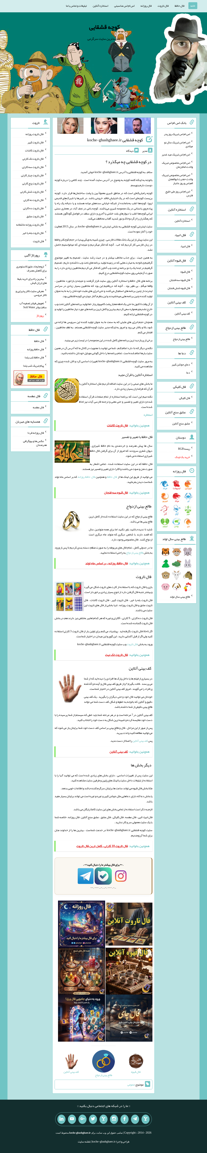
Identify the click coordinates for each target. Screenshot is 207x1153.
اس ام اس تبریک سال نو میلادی (178, 144)
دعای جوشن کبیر (181, 364)
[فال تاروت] (129, 925)
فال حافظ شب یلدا (34, 357)
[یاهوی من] (146, 1119)
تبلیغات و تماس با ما (76, 5)
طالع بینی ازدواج (134, 552)
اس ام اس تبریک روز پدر (177, 134)
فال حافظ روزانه (86, 477)
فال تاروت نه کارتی (33, 200)
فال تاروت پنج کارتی (33, 183)
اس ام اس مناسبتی (124, 5)
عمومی (131, 1084)
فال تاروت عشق (35, 216)
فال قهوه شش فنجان (179, 288)
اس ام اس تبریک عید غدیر (176, 154)
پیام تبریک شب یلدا (33, 365)
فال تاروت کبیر (35, 142)
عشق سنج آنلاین (181, 423)
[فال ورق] (81, 1019)
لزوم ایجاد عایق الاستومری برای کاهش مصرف (31, 268)
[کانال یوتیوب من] (72, 1119)
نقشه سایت (84, 1141)
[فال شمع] (81, 972)
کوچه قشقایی (104, 27)
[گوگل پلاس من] (82, 1119)
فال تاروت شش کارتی (32, 191)
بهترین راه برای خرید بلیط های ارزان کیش (32, 281)
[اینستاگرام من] (114, 1119)
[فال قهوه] (129, 972)
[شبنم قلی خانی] (70, 126)
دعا (188, 372)
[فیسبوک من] (124, 1119)
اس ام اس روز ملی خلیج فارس (179, 193)
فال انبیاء (185, 246)
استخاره (148, 415)
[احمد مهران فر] (138, 126)
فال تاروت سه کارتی (33, 167)
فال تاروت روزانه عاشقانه (30, 224)
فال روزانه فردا (35, 433)
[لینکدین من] (61, 1119)
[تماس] (103, 1119)
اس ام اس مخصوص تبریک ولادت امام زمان (177, 165)
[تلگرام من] (135, 1119)
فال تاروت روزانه (34, 134)
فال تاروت (163, 5)
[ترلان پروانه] (104, 126)
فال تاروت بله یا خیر (33, 233)
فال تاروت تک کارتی (33, 158)
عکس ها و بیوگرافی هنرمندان (35, 443)
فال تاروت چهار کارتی (32, 175)
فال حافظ (179, 5)
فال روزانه (146, 5)
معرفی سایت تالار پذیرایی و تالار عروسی (31, 293)
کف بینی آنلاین (140, 741)
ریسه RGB (184, 448)
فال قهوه (185, 271)
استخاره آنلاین (100, 5)
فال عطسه (38, 407)
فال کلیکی (184, 398)
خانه (192, 5)
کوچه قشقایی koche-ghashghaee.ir (115, 140)
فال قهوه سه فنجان (179, 280)
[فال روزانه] (81, 925)
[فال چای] (129, 1019)
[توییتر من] (93, 1119)
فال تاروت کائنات (34, 150)
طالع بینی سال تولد (180, 596)
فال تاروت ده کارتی (33, 208)
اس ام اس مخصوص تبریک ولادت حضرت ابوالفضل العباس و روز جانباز (177, 179)
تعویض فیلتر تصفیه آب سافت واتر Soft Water (33, 305)
